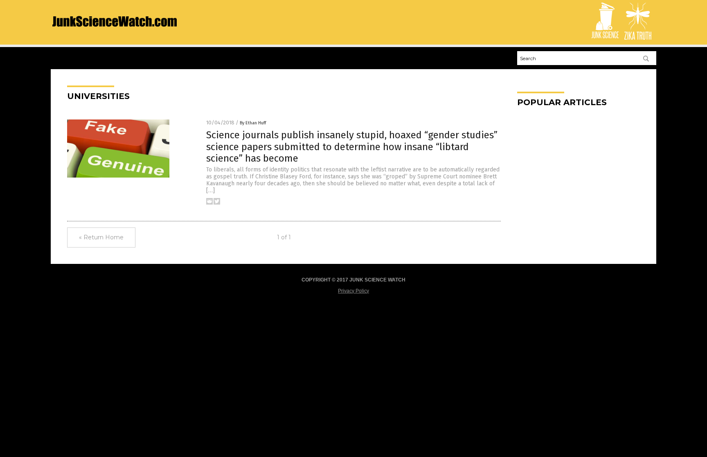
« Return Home (101, 237)
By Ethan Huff (253, 123)
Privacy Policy (353, 291)
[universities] (114, 33)
